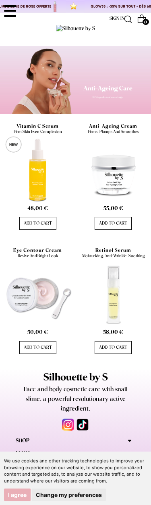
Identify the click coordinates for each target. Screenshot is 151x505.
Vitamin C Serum (38, 126)
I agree (17, 494)
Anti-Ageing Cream (113, 126)
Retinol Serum (113, 250)
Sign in (117, 18)
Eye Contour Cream (37, 250)
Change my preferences (69, 494)
